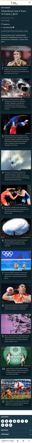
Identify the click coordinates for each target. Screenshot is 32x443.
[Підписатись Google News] (6, 421)
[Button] (5, 24)
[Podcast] (6, 425)
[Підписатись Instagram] (18, 421)
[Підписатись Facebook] (2, 421)
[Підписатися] (10, 425)
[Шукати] (28, 441)
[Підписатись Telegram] (26, 421)
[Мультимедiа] (17, 441)
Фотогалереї (5, 8)
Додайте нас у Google (8, 441)
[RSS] (2, 425)
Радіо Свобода (5, 20)
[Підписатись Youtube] (14, 421)
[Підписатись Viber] (22, 421)
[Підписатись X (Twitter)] (10, 421)
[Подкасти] (23, 441)
